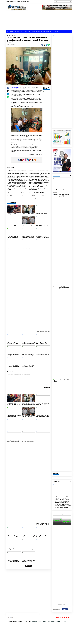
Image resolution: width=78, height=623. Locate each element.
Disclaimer (44, 621)
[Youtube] (30, 160)
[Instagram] (26, 160)
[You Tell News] (17, 7)
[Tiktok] (33, 160)
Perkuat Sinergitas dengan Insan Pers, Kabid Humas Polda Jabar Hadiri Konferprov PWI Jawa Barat (17, 177)
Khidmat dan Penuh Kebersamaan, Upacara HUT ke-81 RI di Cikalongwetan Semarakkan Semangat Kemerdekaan (17, 173)
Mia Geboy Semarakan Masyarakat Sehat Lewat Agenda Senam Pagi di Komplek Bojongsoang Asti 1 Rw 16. (62, 502)
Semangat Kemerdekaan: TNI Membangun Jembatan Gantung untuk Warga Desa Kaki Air (16, 170)
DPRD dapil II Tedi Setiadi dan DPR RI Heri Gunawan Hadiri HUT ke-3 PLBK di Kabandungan (35, 164)
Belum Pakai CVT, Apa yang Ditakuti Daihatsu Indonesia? (64, 287)
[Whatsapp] (49, 45)
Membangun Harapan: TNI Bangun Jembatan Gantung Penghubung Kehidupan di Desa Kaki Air (39, 183)
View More (28, 565)
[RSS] (35, 160)
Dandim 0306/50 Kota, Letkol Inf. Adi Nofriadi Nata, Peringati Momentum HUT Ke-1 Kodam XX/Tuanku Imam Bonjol (39, 177)
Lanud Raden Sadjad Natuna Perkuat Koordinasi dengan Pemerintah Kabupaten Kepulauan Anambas (39, 198)
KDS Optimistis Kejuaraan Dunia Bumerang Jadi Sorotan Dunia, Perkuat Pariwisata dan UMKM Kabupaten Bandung (39, 192)
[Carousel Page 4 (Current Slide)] (63, 604)
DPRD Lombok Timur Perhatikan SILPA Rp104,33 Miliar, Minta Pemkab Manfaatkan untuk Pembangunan (61, 520)
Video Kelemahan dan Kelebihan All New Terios (64, 195)
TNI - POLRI (9, 45)
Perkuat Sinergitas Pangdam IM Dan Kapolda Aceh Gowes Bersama (18, 164)
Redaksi (48, 621)
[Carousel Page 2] (60, 604)
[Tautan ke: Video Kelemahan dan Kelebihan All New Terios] (55, 239)
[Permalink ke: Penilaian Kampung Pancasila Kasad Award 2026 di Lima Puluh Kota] (14, 337)
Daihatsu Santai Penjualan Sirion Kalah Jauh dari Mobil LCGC (65, 379)
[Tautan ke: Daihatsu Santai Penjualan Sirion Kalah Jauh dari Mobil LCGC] (55, 424)
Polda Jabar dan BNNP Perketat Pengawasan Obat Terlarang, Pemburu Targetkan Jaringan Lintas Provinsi (17, 180)
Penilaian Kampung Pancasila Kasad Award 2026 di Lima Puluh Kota (17, 189)
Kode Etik (39, 621)
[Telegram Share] (47, 45)
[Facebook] (19, 160)
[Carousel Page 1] (59, 604)
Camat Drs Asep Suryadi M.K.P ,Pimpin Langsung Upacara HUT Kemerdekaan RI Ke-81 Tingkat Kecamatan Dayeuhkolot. (39, 173)
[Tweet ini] (44, 45)
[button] (71, 1)
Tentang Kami (34, 621)
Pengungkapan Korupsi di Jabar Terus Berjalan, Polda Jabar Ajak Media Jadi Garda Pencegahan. (38, 186)
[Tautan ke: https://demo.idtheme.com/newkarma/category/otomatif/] (70, 175)
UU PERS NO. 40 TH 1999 (61, 621)
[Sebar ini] (42, 45)
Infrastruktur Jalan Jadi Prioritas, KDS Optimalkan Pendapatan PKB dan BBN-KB (62, 190)
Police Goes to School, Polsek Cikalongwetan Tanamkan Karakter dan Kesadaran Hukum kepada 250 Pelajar (17, 198)
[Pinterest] (23, 160)
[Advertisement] (39, 21)
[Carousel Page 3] (61, 604)
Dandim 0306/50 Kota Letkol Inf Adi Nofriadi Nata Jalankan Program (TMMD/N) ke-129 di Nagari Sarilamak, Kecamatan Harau (39, 195)
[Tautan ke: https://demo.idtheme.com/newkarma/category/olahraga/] (70, 481)
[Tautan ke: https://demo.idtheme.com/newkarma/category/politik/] (70, 512)
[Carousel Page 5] (64, 604)
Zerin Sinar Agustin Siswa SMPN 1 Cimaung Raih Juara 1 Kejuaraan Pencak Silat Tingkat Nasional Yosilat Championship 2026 (62, 505)
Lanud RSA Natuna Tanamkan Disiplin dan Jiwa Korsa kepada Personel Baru (38, 189)
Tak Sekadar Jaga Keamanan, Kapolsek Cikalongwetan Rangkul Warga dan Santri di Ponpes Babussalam (16, 183)
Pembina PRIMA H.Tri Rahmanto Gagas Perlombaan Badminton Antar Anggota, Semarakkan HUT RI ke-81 (61, 507)
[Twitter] (21, 160)
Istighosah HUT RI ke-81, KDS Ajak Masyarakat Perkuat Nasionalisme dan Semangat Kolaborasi (38, 170)
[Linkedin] (28, 160)
